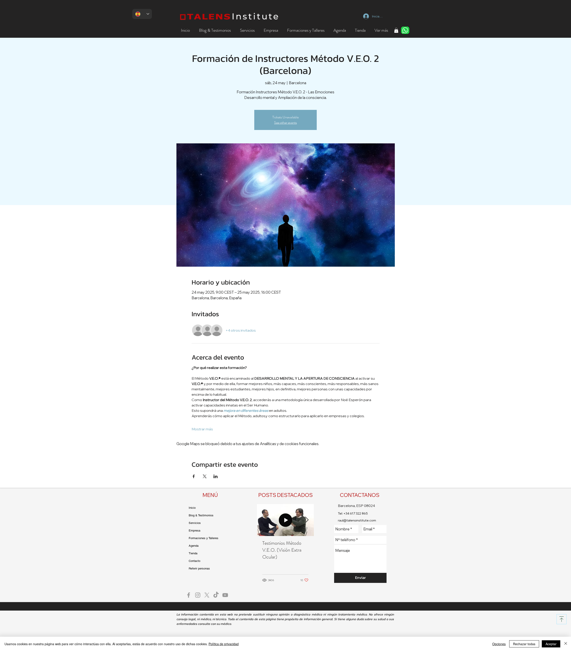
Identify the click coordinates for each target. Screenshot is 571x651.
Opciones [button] (499, 644)
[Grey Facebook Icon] (188, 595)
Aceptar (551, 644)
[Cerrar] (565, 643)
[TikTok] (216, 595)
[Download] (562, 619)
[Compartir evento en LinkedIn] (215, 476)
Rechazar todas (524, 644)
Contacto (194, 561)
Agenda (194, 545)
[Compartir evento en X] (205, 476)
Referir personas (199, 568)
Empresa (194, 530)
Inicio (192, 507)
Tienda (193, 553)
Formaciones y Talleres (203, 538)
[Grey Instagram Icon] (197, 595)
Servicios (195, 523)
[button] (214, 30)
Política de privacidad (224, 644)
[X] (206, 595)
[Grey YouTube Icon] (225, 595)
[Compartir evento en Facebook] (194, 476)
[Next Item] (307, 520)
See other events (285, 122)
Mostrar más (202, 429)
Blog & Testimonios (201, 515)
